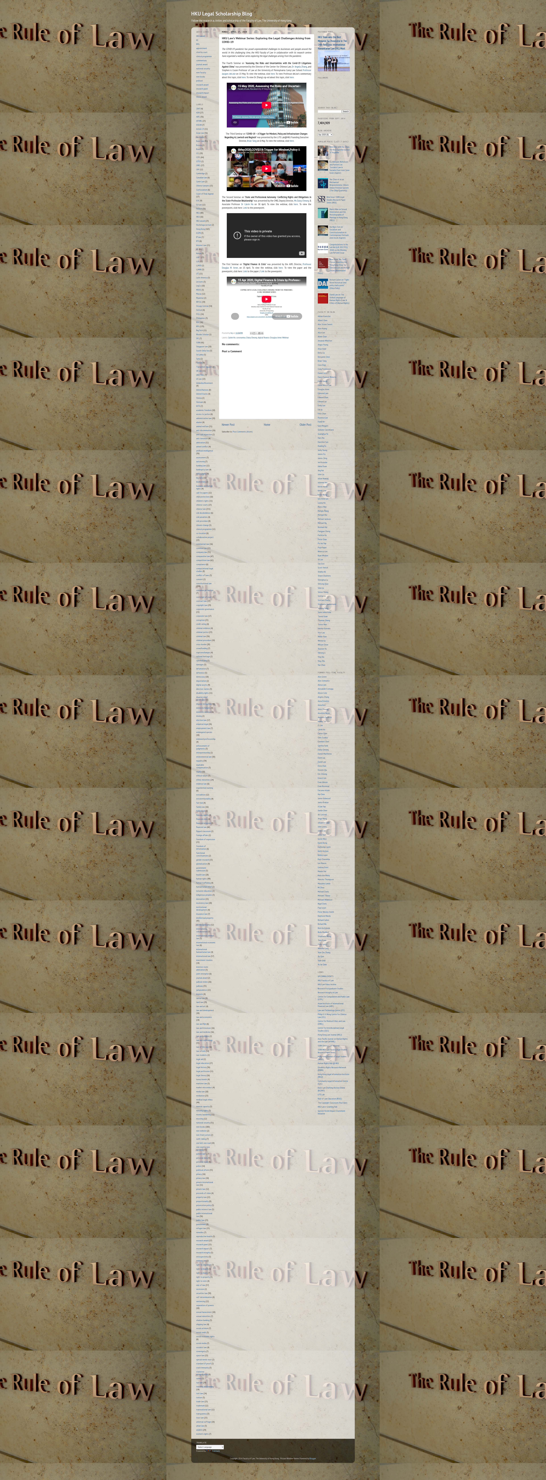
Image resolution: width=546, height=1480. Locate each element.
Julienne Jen (322, 482)
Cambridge (200, 173)
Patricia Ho (322, 535)
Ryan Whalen (323, 555)
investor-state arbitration (202, 968)
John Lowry (322, 826)
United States (202, 393)
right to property (203, 1277)
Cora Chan (322, 364)
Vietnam (199, 402)
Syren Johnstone (324, 612)
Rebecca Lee (322, 551)
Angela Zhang (323, 696)
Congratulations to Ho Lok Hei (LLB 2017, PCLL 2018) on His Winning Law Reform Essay (339, 248)
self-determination (204, 1297)
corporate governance (205, 609)
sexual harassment (204, 1312)
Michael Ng (322, 523)
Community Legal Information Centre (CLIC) (333, 1082)
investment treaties (204, 960)
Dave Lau (321, 757)
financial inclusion (203, 823)
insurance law (201, 913)
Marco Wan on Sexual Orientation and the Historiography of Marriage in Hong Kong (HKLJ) (339, 215)
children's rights (202, 500)
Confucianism (201, 189)
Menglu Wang (323, 510)
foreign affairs (202, 835)
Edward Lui (322, 401)
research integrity (203, 1252)
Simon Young (323, 592)
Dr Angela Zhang (299, 66)
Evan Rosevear (323, 786)
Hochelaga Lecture (203, 224)
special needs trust (204, 1359)
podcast (199, 80)
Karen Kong (322, 842)
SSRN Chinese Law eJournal (329, 1045)
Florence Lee (323, 417)
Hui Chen (321, 794)
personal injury (202, 1161)
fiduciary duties (202, 815)
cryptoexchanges (203, 652)
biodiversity (201, 481)
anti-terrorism (202, 438)
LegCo (198, 285)
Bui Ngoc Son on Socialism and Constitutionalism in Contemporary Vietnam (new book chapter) (339, 232)
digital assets (201, 684)
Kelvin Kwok (322, 486)
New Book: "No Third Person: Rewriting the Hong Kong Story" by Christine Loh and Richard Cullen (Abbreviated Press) (334, 266)
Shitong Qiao (323, 583)
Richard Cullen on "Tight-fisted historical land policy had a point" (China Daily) (340, 283)
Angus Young (323, 344)
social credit (201, 1332)
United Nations (202, 389)
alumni (199, 422)
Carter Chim (322, 733)
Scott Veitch (323, 567)
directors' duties (202, 688)
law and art (200, 1006)
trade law (200, 1401)
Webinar (285, 337)
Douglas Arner (276, 337)
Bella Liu (321, 352)
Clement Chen (323, 741)
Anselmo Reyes (324, 713)
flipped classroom (203, 831)
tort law (199, 1393)
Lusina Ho (322, 502)
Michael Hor (322, 514)
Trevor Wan (322, 624)
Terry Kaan (322, 940)
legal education (202, 1063)
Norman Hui (322, 527)
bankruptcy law (202, 469)
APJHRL (199, 120)
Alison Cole (322, 692)
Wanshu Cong (323, 948)
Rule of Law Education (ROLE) (330, 1098)
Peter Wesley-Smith (326, 911)
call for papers (202, 492)
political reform (202, 1170)
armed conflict (202, 446)
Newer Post (228, 424)
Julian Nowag (323, 478)
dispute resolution (203, 703)
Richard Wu (322, 924)
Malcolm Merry (324, 875)
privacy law (200, 1178)
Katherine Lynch (324, 847)
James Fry (321, 454)
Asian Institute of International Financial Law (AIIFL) (331, 1005)
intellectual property (204, 917)
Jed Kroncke (322, 462)
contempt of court (204, 597)
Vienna (199, 397)
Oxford (199, 310)
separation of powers (205, 1305)
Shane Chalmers (324, 575)
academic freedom (203, 410)
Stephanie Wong (324, 936)
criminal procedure (203, 640)
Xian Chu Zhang (324, 952)
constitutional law (204, 583)
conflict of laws (202, 575)
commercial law (202, 544)
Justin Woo (322, 838)
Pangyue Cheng (324, 531)
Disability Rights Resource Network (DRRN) (332, 1068)
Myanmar (200, 297)
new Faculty (201, 72)
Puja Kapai (322, 547)
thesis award (201, 96)
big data (199, 477)
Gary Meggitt (323, 425)
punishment (201, 1224)
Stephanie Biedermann (327, 604)
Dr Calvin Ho (247, 204)
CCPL (198, 157)
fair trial (199, 802)
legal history (201, 1067)
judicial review (202, 981)
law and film (201, 1023)
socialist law (201, 1347)
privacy (199, 1174)
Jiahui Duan (322, 466)
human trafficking (203, 882)
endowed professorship (205, 739)
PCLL (198, 314)
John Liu (321, 474)
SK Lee (320, 559)
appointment (201, 48)
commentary (201, 60)
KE (197, 40)
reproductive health (204, 1236)
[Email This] (251, 333)
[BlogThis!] (254, 333)
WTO (198, 406)
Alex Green (322, 676)
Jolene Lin (322, 830)
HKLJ (198, 212)
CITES (198, 161)
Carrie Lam (200, 181)
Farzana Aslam (324, 790)
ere (244, 77)
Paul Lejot (322, 907)
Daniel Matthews (325, 753)
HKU (198, 216)
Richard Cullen (323, 920)
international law (203, 956)
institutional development (201, 908)
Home (267, 424)
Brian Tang (252, 140)
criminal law (201, 636)
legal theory (201, 1075)
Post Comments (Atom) (243, 431)
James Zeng (322, 458)
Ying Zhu (321, 660)
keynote (199, 994)
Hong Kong (200, 229)
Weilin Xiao (322, 636)
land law (199, 1002)
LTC (197, 273)
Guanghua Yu (323, 433)
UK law (199, 370)
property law (201, 1197)
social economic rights (205, 1336)
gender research (202, 859)
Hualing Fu (322, 445)
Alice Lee (321, 332)
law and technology (204, 1040)
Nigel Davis (322, 903)
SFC (197, 338)
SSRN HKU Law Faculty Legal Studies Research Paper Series (332, 1051)
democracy (200, 676)
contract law (201, 601)
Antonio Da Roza (325, 717)
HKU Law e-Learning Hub (327, 1106)
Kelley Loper (323, 855)
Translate (216, 1450)
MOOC (198, 289)
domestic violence (203, 712)
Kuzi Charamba (324, 859)
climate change (202, 525)
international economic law (205, 944)
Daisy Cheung (251, 337)
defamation (201, 668)
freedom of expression (205, 839)
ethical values (202, 775)
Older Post (305, 424)
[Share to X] (256, 333)
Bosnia (199, 145)
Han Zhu (321, 437)
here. (273, 73)
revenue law (201, 1260)
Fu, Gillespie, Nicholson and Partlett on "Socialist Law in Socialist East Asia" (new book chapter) (339, 167)
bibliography (201, 473)
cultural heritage (203, 656)
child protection (202, 496)
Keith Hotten (323, 851)
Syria (198, 358)
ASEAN (199, 124)
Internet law (201, 245)
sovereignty (201, 1351)
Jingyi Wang (322, 818)
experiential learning (204, 787)
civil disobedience (203, 512)
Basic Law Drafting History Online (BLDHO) (331, 1089)
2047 (198, 108)
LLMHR (198, 269)
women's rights (202, 1433)
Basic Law (200, 141)
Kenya (198, 253)
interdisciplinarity (203, 924)
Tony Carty (322, 944)
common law (201, 548)
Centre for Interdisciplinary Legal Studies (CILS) (331, 1029)
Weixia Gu (322, 640)
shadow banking (202, 1320)
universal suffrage (203, 1421)
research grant (202, 88)
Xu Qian (321, 956)
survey (198, 1378)
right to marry (201, 1272)
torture (199, 1397)
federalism (200, 810)
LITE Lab (321, 1094)
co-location (201, 533)
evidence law (201, 783)
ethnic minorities (203, 779)
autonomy (200, 461)
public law (200, 1220)
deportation (201, 680)
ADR (198, 112)
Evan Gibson (323, 782)
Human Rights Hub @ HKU (328, 1063)
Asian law (200, 132)
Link (245, 207)
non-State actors (203, 1134)
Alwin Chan (322, 336)
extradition (200, 794)
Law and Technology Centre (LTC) (331, 1010)
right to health (202, 1268)
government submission (201, 869)
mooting (199, 1118)
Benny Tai (322, 721)
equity (198, 771)
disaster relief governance (202, 698)
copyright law (201, 605)
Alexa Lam (322, 684)
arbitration (200, 442)
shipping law (201, 1324)
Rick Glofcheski (324, 928)
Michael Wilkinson (325, 899)
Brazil (198, 149)
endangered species (204, 732)
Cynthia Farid (323, 745)
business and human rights (204, 487)
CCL (197, 153)
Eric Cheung (322, 773)
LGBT (198, 257)
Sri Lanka (199, 354)
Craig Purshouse (324, 368)
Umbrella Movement (204, 383)
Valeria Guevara (324, 628)
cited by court (201, 52)
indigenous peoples (204, 894)
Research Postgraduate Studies (330, 988)
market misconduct (204, 1087)
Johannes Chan (324, 822)
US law (199, 378)
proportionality (202, 1201)
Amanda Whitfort (325, 340)
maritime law (201, 1083)
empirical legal (202, 724)
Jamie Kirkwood (324, 798)
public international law (204, 1214)
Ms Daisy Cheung (301, 200)
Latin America (201, 277)
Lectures (199, 281)
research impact (202, 92)
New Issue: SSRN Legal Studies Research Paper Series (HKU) (336, 200)
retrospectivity (202, 1256)
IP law (198, 237)
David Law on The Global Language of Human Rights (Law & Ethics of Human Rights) (339, 298)
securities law (201, 1293)
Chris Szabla (323, 737)
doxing (199, 715)
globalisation (201, 863)
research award (202, 84)
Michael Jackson (324, 519)
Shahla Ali (322, 571)
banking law (201, 465)
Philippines (200, 318)
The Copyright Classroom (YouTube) (332, 1102)
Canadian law (201, 177)
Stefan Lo (322, 596)
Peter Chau (322, 539)
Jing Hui (321, 470)
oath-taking (201, 1138)
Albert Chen (322, 320)
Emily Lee (321, 405)
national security (203, 68)
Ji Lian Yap (322, 806)
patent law (200, 1153)
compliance (201, 564)
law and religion (202, 1036)
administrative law (203, 418)
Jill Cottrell (322, 814)
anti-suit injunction (204, 434)
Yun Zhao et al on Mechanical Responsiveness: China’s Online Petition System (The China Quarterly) (339, 185)
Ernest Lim (322, 778)
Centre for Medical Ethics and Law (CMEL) (331, 1022)
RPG (197, 44)
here (292, 77)
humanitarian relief (204, 886)
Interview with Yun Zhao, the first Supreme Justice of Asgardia (340, 149)
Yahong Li (321, 652)
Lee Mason (322, 863)
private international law (204, 1183)
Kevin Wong (322, 494)
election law (201, 720)
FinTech (199, 208)
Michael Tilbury (324, 895)
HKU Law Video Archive (327, 984)
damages (200, 664)
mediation (200, 1095)
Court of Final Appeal (205, 193)
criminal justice (202, 632)
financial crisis (201, 819)
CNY (197, 169)
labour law (200, 998)
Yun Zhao (321, 664)
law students (201, 1055)
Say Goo (321, 563)
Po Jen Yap (322, 543)
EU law (199, 204)
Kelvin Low (322, 490)
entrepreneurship (203, 752)
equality (199, 760)
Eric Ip (320, 409)
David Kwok (322, 381)
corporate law (202, 615)
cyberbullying (201, 660)
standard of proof (203, 1363)
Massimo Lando (324, 883)
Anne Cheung (323, 709)
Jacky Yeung (322, 450)
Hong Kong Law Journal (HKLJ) (330, 1034)
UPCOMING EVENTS (325, 976)
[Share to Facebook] (259, 333)
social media (201, 1343)
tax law (199, 1382)
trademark (200, 1405)
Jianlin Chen (322, 810)
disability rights (202, 692)
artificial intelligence (204, 450)
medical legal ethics (204, 1099)
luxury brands (201, 1079)
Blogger (313, 1458)
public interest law (203, 1209)
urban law (200, 1425)
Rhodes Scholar (202, 334)
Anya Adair (322, 348)
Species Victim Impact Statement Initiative (331, 1112)
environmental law (204, 756)
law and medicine (203, 1032)
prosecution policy (203, 1205)
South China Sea (202, 350)
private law (200, 1189)
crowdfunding (201, 648)
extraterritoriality (203, 798)
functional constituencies (202, 854)
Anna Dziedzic (323, 701)
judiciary (199, 985)
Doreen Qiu (322, 769)
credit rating (201, 624)
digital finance (263, 337)
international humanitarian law (203, 950)
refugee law (201, 1228)
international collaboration (201, 930)
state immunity (202, 1367)
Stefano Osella (324, 600)
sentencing (200, 1301)
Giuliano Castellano (326, 429)
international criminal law (205, 937)
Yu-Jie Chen (322, 964)
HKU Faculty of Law (326, 980)
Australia (200, 137)
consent (199, 579)
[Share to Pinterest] (262, 333)
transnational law (203, 1409)
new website (201, 1130)
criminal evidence (203, 628)
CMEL (198, 165)
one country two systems (203, 1148)
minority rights (202, 1110)
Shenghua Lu (323, 579)
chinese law (201, 508)
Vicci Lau (321, 632)
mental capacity (202, 1106)
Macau (198, 293)
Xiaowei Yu (322, 648)
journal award (201, 64)
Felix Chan (322, 413)
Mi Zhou (321, 887)
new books (200, 76)
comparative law (203, 556)
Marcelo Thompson (326, 879)
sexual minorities (203, 1316)
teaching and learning (205, 1386)
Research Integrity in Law (328, 992)
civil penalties (201, 517)
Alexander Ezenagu (325, 688)
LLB (197, 261)
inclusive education (204, 890)
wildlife (199, 1429)
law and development (205, 1010)
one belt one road (203, 1143)
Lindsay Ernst (323, 867)
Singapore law (202, 346)
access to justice (203, 414)
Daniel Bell (322, 373)
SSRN (198, 342)
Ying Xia (321, 656)
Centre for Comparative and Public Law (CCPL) (333, 998)
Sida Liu (321, 587)
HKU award (200, 36)
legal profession (203, 1071)
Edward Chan (323, 397)
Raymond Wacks (324, 915)
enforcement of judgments (202, 747)
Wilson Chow (323, 644)
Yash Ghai (321, 960)
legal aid (199, 1059)
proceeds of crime (203, 1193)
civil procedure (202, 521)
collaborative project (205, 537)
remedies (200, 1232)
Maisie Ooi (322, 871)
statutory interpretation (202, 1373)
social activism (202, 1328)
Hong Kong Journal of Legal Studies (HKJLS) (332, 1058)
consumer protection (204, 590)
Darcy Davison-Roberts (327, 377)
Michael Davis (323, 891)
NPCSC (198, 301)
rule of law (200, 1285)
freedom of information (201, 847)
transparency (201, 1413)
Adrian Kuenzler (324, 316)
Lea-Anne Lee (323, 498)
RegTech (199, 330)
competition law (203, 560)
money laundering (203, 1114)
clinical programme (204, 56)
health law (200, 874)
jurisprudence (201, 989)
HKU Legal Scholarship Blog (221, 13)
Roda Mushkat (323, 932)
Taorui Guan (323, 616)
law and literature (203, 1028)
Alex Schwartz (324, 680)
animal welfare (202, 426)
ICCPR (198, 232)
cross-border (201, 644)
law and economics (204, 1017)
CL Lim (320, 725)
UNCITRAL (200, 374)
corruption (200, 620)
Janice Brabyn (323, 802)
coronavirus (241, 337)
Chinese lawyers (202, 185)
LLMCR (198, 265)
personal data (202, 1157)
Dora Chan (322, 765)
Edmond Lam (323, 393)
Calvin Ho (232, 337)
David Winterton (324, 385)
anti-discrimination (204, 430)
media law (200, 1091)
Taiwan (199, 362)
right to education (203, 1264)
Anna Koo (322, 705)
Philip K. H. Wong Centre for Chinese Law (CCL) (332, 1015)
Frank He (321, 421)
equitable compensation (202, 766)
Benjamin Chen (324, 356)
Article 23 (200, 128)
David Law (322, 761)
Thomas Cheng (324, 620)
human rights (201, 878)
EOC (197, 200)
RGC (197, 322)
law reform (200, 1051)
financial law (201, 827)
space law (200, 1355)
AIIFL (198, 116)
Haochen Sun (323, 442)
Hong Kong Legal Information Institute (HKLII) (333, 1075)
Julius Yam (322, 834)
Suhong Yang (323, 608)
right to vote (201, 1280)
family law (200, 806)
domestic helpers (203, 707)
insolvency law (202, 902)
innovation (200, 899)
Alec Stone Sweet (325, 324)
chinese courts (202, 504)
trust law (200, 1417)
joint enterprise (202, 973)
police (198, 1166)
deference (200, 672)
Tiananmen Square (203, 366)
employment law (203, 728)
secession (200, 1289)
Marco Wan (322, 506)
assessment (201, 457)
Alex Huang (322, 328)
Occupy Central (202, 306)
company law (201, 552)
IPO (197, 241)
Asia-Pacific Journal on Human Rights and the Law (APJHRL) (333, 1040)
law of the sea (202, 1046)
